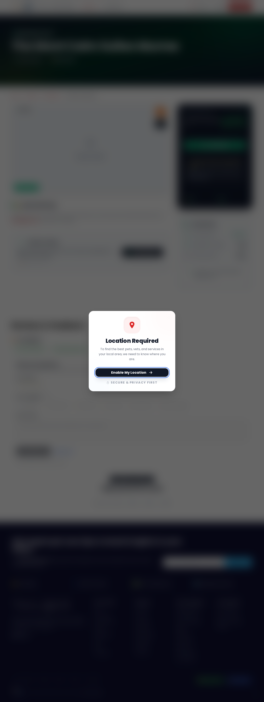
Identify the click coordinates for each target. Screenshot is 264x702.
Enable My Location (128, 372)
